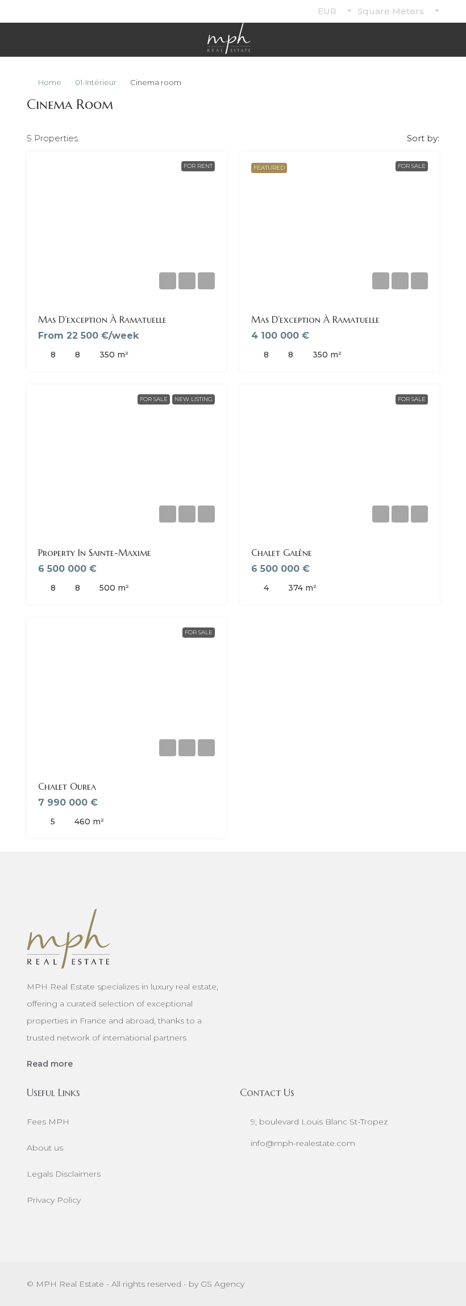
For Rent (198, 166)
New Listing (193, 399)
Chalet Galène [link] (281, 552)
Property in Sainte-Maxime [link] (94, 552)
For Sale (412, 166)
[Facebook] (349, 1284)
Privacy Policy (54, 1200)
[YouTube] (429, 1284)
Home (49, 82)
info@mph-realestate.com (303, 1143)
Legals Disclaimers (64, 1174)
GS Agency (222, 1284)
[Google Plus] (409, 1284)
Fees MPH (48, 1122)
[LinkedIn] (389, 1284)
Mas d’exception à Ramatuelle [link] (102, 319)
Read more (50, 1064)
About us (45, 1148)
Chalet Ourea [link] (67, 786)
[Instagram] (369, 1284)
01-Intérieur (95, 82)
